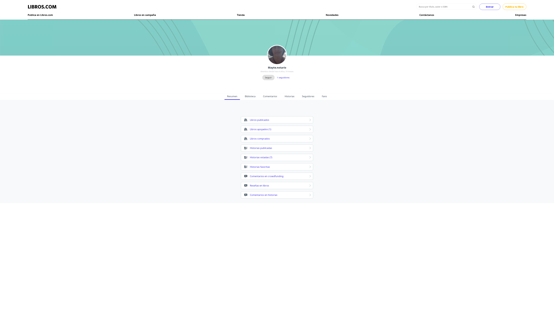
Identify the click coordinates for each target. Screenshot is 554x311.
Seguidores (308, 96)
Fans (324, 96)
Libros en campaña (145, 15)
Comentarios (270, 96)
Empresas (520, 15)
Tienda (241, 15)
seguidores (283, 77)
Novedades (332, 15)
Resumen (232, 96)
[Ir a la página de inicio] (42, 7)
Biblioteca (250, 96)
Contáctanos (426, 15)
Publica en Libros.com (40, 15)
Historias (289, 96)
